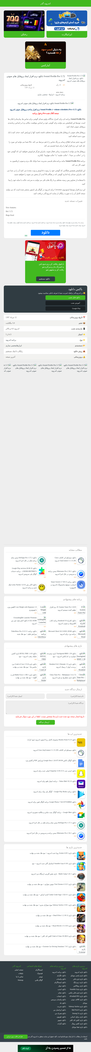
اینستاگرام (39, 976)
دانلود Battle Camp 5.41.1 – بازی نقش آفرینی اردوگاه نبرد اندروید (52, 880)
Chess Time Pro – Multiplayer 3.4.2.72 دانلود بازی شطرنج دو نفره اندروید (63, 681)
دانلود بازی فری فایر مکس (78, 999)
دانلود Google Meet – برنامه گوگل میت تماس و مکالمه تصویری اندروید (51, 818)
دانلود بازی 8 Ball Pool (79, 1019)
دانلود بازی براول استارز (79, 1026)
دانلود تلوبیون (61, 1023)
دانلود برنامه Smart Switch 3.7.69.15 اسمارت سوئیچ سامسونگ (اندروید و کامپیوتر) (62, 585)
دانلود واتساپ (61, 985)
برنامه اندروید (60, 94)
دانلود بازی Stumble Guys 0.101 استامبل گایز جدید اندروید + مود (53, 870)
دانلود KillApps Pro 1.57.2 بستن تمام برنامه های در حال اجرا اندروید (23, 559)
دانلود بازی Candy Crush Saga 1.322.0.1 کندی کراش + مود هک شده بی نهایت (48, 901)
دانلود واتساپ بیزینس (58, 1006)
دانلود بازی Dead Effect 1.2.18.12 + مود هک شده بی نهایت (54, 921)
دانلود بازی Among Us (79, 1023)
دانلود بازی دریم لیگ (80, 988)
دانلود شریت (61, 1013)
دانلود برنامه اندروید (59, 978)
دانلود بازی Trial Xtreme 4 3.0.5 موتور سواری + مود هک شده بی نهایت (50, 890)
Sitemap (20, 986)
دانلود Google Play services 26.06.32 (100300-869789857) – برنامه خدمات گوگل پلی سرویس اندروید (23, 571)
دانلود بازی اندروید (80, 978)
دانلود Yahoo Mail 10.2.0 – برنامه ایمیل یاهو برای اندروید (56, 787)
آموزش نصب (75, 303)
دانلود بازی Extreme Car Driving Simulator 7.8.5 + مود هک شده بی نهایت (49, 953)
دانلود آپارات (61, 1030)
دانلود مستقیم (44, 278)
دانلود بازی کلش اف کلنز (79, 1030)
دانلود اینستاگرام (60, 988)
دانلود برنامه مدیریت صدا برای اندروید (56, 222)
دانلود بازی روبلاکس (80, 992)
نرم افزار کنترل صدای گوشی (26, 222)
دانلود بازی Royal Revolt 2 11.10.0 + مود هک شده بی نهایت (54, 932)
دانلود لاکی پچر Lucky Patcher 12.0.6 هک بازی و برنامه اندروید (23, 586)
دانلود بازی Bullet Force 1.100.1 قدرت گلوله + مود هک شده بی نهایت (23, 682)
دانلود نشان (62, 999)
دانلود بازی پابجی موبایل (78, 982)
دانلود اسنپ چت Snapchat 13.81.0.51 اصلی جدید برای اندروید (53, 777)
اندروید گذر (45, 3)
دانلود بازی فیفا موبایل (79, 1037)
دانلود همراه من (60, 1019)
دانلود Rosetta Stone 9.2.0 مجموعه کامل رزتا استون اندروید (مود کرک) (51, 746)
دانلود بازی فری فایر (80, 985)
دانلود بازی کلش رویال (79, 1033)
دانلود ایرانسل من (60, 1016)
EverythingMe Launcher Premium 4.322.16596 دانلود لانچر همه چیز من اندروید (23, 620)
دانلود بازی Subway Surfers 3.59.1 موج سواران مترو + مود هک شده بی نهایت (48, 911)
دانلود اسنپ (62, 995)
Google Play (75, 308)
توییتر (40, 983)
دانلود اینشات (61, 1002)
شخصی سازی (43, 94)
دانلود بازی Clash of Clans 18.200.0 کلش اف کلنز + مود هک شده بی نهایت (49, 942)
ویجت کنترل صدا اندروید (79, 225)
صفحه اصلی (19, 976)
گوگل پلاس (38, 986)
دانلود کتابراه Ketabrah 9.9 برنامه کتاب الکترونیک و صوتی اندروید (62, 622)
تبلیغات (20, 979)
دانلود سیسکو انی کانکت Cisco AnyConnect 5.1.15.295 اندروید (64, 559)
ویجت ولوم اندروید (68, 225)
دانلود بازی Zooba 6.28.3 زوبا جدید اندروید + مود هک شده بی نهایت (51, 859)
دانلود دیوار (62, 992)
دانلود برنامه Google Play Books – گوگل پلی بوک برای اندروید (54, 798)
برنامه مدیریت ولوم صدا (72, 222)
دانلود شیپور (62, 1026)
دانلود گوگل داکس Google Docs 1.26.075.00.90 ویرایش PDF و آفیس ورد (50, 766)
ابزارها (52, 94)
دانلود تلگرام (62, 982)
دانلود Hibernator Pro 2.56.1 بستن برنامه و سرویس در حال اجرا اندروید (63, 573)
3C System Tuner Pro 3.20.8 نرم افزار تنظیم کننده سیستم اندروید (62, 608)
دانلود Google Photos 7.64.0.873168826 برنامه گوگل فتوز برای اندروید (50, 808)
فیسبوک (40, 979)
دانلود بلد (62, 1009)
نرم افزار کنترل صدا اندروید (39, 222)
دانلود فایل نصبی (74, 297)
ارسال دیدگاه (44, 728)
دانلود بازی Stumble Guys (77, 995)
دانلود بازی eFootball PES (77, 1002)
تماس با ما (19, 983)
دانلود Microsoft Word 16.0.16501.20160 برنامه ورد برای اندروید (64, 634)
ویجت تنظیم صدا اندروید (13, 222)
